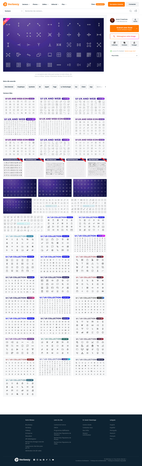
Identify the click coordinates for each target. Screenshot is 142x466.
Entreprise (28, 433)
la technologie (66, 87)
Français (112, 436)
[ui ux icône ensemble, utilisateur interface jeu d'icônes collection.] (60, 223)
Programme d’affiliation (61, 430)
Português (113, 430)
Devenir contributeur (87, 434)
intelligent (100, 87)
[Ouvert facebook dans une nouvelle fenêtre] (34, 460)
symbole (32, 87)
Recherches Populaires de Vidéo (62, 443)
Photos (35, 4)
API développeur (30, 439)
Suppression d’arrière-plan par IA (34, 447)
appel (47, 87)
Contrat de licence (60, 425)
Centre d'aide (87, 425)
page (54, 87)
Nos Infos (86, 430)
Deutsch (112, 433)
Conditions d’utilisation (82, 461)
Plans (93, 4)
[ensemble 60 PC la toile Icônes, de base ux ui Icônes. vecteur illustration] (13, 167)
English (112, 425)
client (83, 87)
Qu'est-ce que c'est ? (130, 51)
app (91, 87)
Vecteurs (25, 4)
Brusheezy (28, 425)
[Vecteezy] (11, 4)
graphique (20, 87)
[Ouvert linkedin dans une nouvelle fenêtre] (40, 460)
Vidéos (44, 4)
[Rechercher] (130, 11)
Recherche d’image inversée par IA (34, 442)
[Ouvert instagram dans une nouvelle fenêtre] (37, 460)
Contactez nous (88, 427)
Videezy (27, 430)
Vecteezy (28, 427)
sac (76, 87)
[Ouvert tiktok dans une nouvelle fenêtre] (47, 460)
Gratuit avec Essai (124, 29)
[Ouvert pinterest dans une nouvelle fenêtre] (43, 460)
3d (40, 87)
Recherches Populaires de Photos (62, 438)
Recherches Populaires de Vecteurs (62, 434)
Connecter (132, 4)
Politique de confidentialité (98, 461)
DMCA (56, 427)
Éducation (28, 436)
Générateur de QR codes (33, 451)
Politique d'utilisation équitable (117, 461)
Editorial (54, 4)
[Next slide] (104, 86)
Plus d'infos (115, 55)
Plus (63, 4)
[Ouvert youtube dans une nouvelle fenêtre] (53, 460)
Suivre (135, 21)
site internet (9, 87)
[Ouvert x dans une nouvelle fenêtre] (50, 460)
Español (112, 427)
